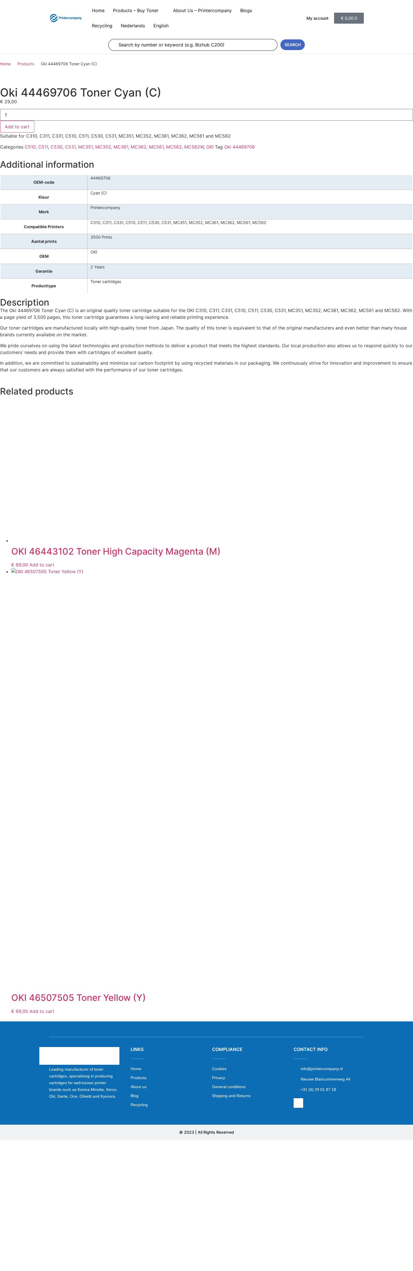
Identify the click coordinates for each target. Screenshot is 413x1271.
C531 (70, 147)
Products (25, 63)
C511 (43, 147)
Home (5, 63)
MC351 (85, 147)
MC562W (194, 147)
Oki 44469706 (239, 147)
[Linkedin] (298, 1103)
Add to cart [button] (42, 565)
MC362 (138, 147)
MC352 (103, 147)
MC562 (174, 147)
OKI (210, 147)
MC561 (156, 147)
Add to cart (17, 126)
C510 (30, 147)
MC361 (121, 147)
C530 (56, 147)
